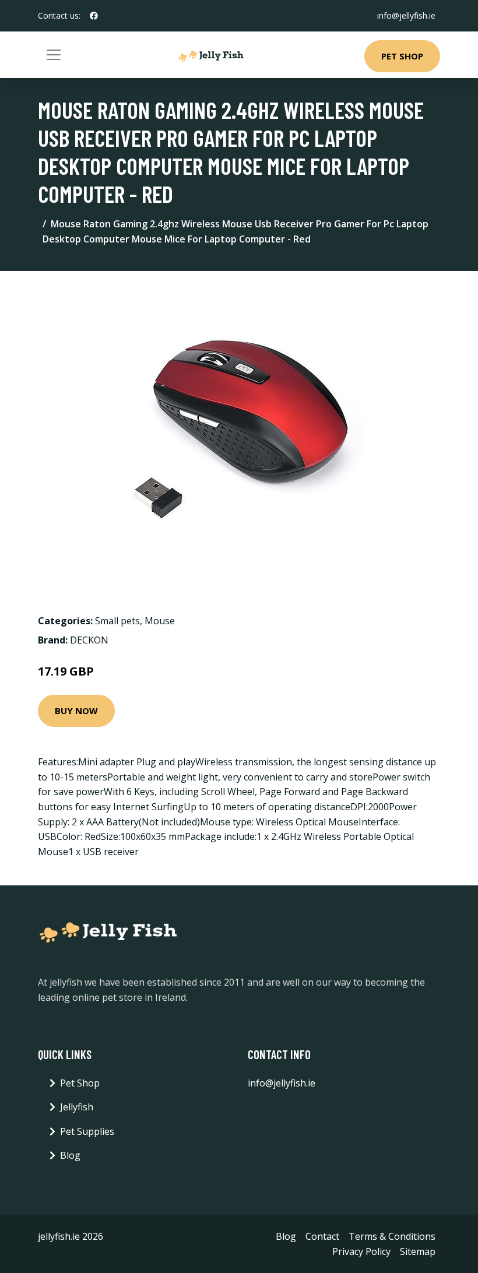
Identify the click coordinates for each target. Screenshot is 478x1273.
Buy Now (76, 710)
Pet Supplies (87, 1131)
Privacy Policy (361, 1251)
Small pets (117, 620)
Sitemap (417, 1251)
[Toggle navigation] (53, 55)
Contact (322, 1236)
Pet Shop (402, 56)
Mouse (160, 620)
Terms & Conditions (392, 1236)
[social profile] (94, 16)
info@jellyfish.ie (406, 15)
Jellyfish (76, 1106)
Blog (70, 1155)
